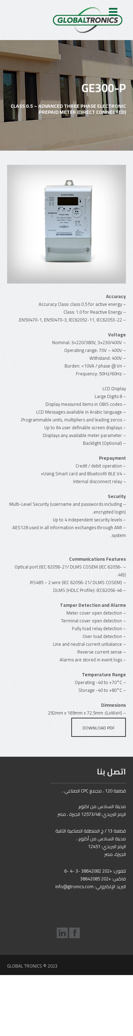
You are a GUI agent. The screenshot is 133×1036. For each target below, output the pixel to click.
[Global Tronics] (87, 20)
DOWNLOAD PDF (99, 728)
